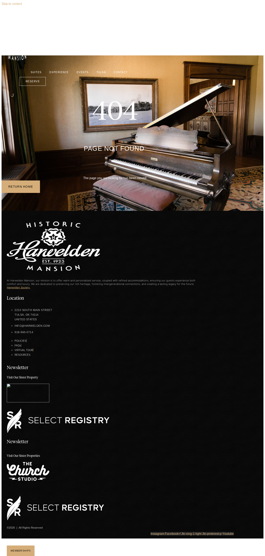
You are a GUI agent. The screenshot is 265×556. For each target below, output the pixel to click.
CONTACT (121, 72)
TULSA (101, 72)
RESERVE (33, 81)
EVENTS (83, 72)
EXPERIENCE (59, 72)
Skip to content (12, 3)
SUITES (36, 72)
